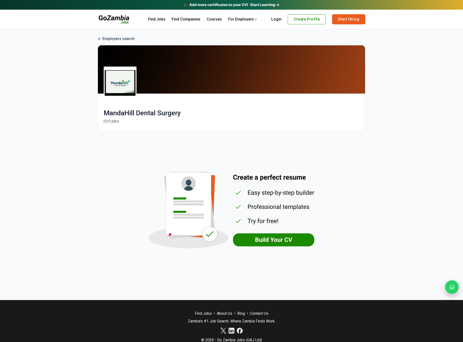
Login (276, 19)
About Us (224, 313)
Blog (241, 313)
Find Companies (186, 19)
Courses (214, 19)
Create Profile (307, 19)
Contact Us (259, 313)
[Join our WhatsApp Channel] (452, 287)
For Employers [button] (241, 19)
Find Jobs (156, 19)
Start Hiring (348, 19)
